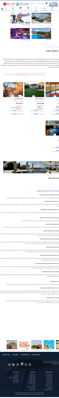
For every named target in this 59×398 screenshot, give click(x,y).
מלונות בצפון (15, 382)
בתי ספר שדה (32, 388)
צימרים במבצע (32, 374)
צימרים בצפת (49, 383)
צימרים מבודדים (36, 350)
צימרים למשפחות (31, 382)
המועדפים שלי (41, 3)
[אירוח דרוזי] (13, 8)
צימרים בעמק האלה (49, 47)
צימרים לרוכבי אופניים (31, 386)
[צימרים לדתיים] (28, 13)
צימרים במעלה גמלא (48, 389)
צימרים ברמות (49, 386)
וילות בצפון (16, 376)
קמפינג (33, 385)
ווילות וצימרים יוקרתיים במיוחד (44, 252)
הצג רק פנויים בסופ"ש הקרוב (23, 74)
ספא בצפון (16, 379)
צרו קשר (18, 5)
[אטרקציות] (13, 13)
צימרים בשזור (49, 377)
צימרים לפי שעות (5, 10)
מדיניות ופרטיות (36, 355)
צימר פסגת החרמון (26, 24)
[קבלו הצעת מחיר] (21, 5)
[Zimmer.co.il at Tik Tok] (9, 363)
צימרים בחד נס (49, 376)
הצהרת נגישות (6, 355)
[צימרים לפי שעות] (5, 8)
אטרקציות (13, 14)
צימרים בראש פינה (48, 385)
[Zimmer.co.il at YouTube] (21, 362)
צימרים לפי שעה (32, 383)
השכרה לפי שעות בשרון (25, 39)
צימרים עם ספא (24, 350)
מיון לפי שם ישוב (41, 74)
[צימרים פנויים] (52, 8)
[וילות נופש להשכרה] (36, 8)
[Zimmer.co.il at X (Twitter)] (13, 363)
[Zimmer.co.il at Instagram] (25, 363)
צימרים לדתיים (28, 14)
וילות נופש (16, 374)
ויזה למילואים (20, 10)
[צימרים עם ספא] (24, 349)
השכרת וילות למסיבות (13, 377)
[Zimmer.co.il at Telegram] (17, 363)
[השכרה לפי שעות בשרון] (20, 29)
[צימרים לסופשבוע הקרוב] (7, 5)
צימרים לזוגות (32, 380)
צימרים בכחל (49, 379)
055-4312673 (19, 103)
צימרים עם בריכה (44, 10)
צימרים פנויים (52, 10)
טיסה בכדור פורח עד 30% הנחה (34, 292)
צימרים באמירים (49, 374)
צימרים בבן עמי (49, 382)
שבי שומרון (39, 101)
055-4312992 (40, 103)
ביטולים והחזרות (25, 355)
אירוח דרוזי (13, 10)
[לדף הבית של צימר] (53, 6)
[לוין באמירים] (41, 29)
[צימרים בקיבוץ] (20, 13)
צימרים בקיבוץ (20, 14)
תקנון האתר (15, 355)
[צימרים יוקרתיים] (28, 8)
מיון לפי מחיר (33, 74)
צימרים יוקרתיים (28, 10)
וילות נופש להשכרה (36, 10)
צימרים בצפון (33, 3)
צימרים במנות (49, 388)
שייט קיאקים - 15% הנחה (51, 292)
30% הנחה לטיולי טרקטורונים (17, 292)
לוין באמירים (48, 39)
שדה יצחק (18, 101)
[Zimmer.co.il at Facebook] (29, 363)
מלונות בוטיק (15, 380)
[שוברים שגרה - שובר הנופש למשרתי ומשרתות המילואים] (20, 8)
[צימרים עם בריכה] (44, 8)
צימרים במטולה (49, 380)
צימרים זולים (32, 376)
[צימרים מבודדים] (36, 349)
